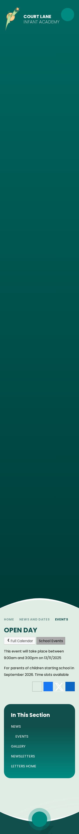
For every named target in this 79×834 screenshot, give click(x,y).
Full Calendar (22, 640)
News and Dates (34, 619)
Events (61, 619)
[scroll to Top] (39, 819)
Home (9, 619)
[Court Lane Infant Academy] (12, 19)
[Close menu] (67, 14)
